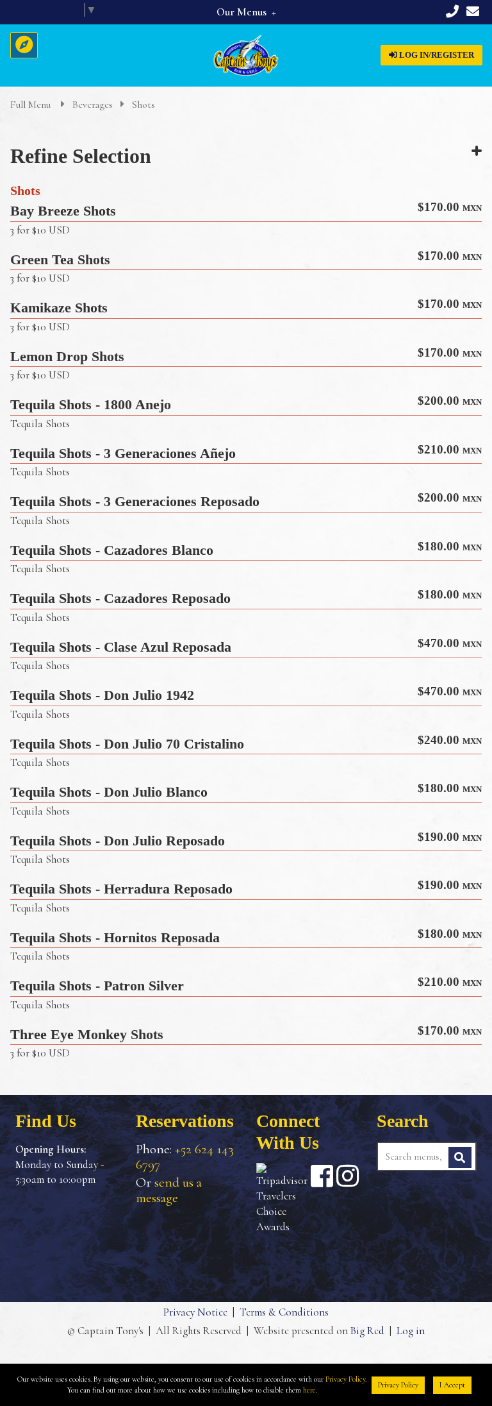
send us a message (169, 1190)
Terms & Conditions (284, 1312)
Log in (411, 1330)
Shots (143, 104)
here (309, 1389)
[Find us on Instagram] (347, 1176)
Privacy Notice (195, 1312)
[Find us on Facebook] (322, 1176)
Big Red (367, 1330)
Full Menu (31, 104)
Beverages (92, 104)
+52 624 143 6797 (185, 1157)
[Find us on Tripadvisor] (282, 1198)
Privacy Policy (345, 1379)
